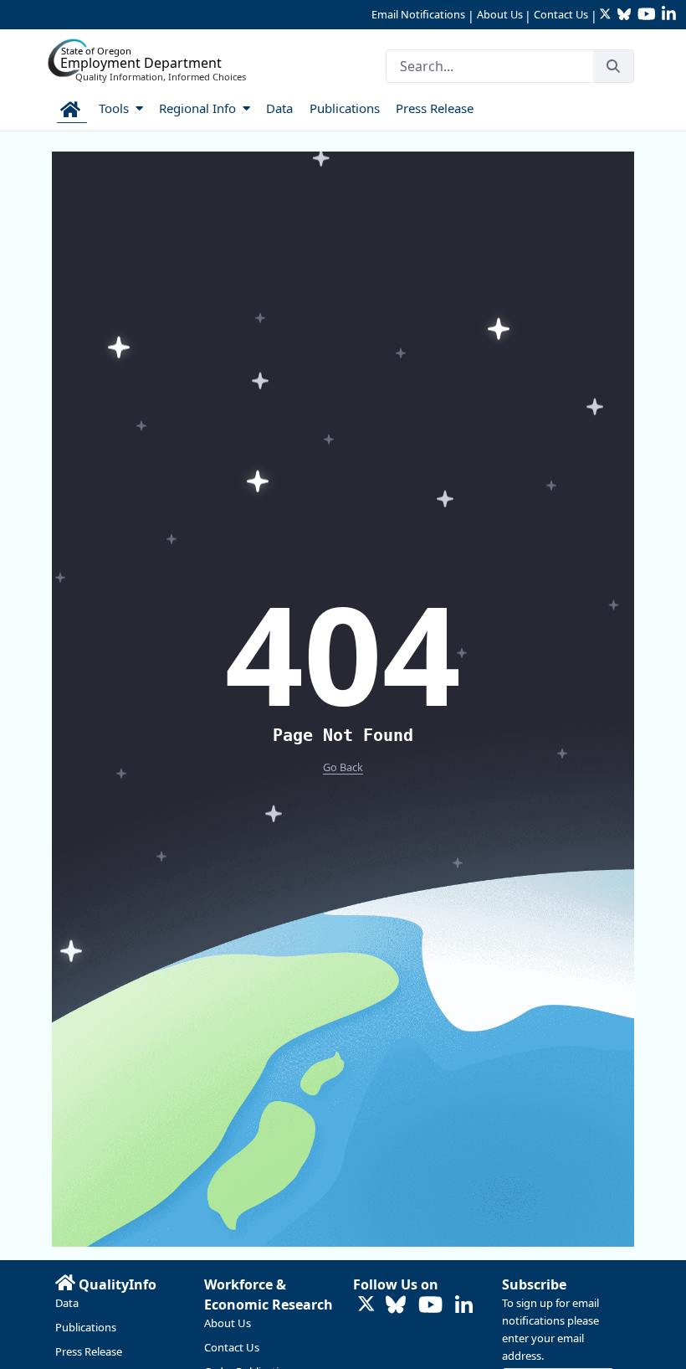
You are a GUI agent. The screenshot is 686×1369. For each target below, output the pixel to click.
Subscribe (534, 1284)
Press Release (88, 1351)
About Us (500, 14)
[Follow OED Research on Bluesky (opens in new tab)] (395, 1305)
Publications (85, 1327)
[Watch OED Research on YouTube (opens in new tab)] (430, 1305)
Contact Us (561, 14)
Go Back (343, 767)
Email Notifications (418, 14)
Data (67, 1302)
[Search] (613, 66)
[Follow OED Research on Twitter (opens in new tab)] (366, 1306)
